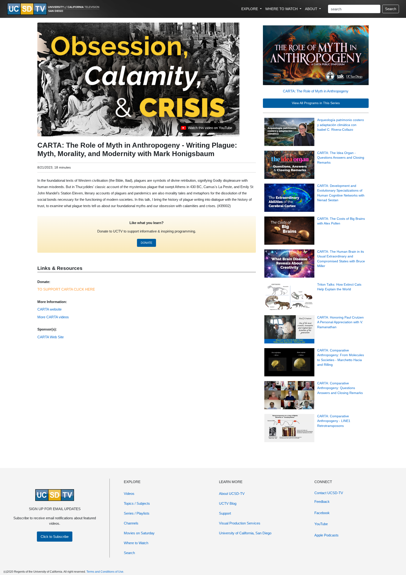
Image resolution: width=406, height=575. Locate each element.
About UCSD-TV (232, 494)
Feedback (322, 502)
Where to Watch (136, 543)
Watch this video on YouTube (206, 129)
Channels (131, 523)
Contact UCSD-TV (328, 493)
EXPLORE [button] (250, 9)
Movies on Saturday (139, 533)
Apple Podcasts (326, 535)
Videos (129, 494)
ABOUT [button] (311, 9)
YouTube (321, 524)
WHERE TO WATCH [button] (282, 9)
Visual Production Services (239, 523)
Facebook (322, 513)
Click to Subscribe (55, 537)
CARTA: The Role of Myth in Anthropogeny (315, 91)
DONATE (146, 242)
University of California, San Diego (245, 533)
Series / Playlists (136, 513)
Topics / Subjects (137, 503)
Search (390, 9)
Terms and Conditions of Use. (105, 571)
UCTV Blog (227, 503)
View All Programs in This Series (316, 103)
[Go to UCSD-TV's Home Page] (54, 9)
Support (225, 513)
